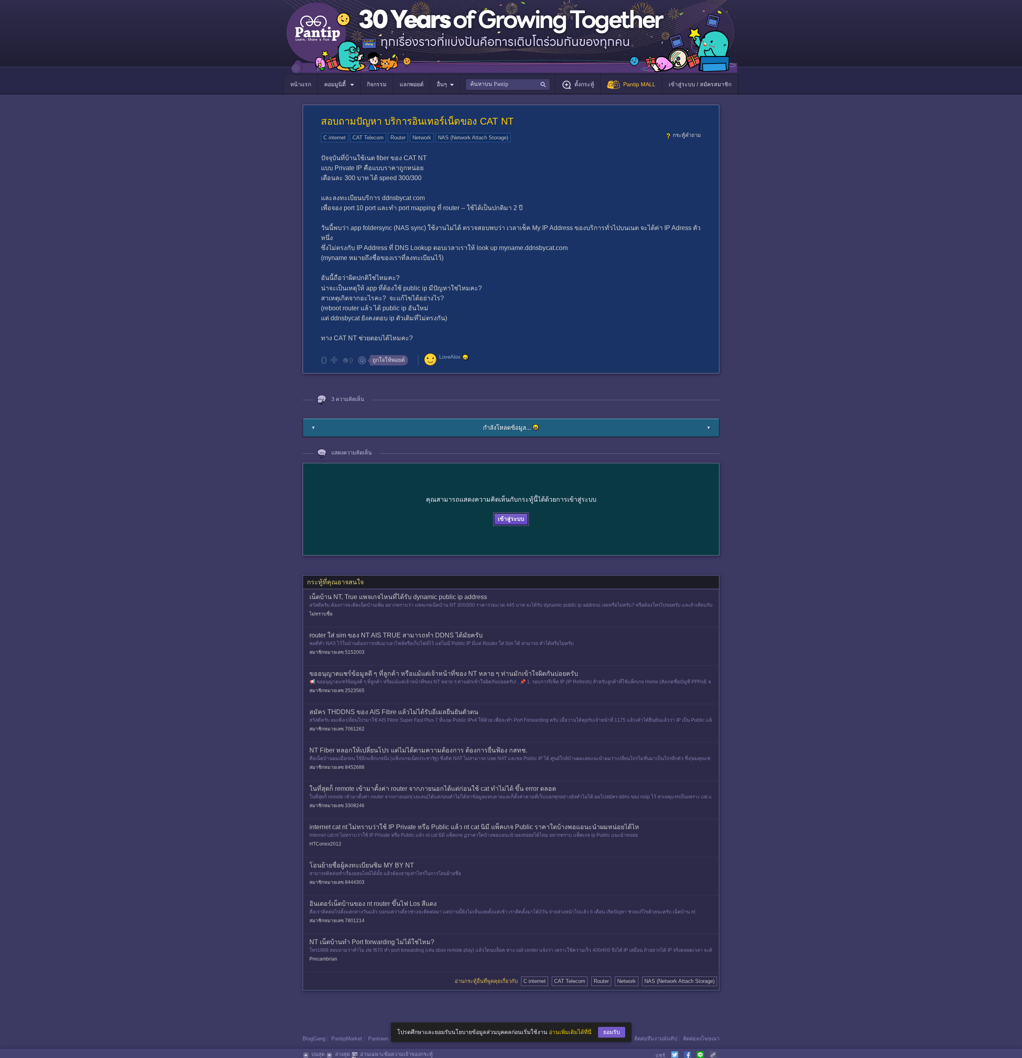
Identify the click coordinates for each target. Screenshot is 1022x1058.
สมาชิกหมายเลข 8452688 (336, 767)
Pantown (378, 1039)
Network (421, 138)
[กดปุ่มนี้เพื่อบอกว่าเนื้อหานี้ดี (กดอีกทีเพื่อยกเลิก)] (333, 360)
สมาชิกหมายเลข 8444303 (336, 882)
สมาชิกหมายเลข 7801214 (336, 920)
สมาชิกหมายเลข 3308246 (336, 805)
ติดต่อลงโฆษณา (701, 1039)
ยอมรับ (611, 1032)
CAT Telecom (368, 138)
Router (398, 138)
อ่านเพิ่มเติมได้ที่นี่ (570, 1032)
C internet (334, 138)
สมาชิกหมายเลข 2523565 (336, 690)
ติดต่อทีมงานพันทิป (655, 1039)
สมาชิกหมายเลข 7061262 (336, 729)
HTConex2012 (325, 844)
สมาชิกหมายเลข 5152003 (336, 652)
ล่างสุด (342, 1054)
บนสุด (318, 1054)
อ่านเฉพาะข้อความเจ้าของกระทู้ (396, 1054)
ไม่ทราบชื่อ (321, 614)
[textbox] (507, 84)
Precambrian (323, 959)
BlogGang (314, 1039)
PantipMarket (346, 1039)
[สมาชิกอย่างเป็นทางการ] (465, 357)
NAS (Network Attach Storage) (473, 138)
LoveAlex (450, 357)
